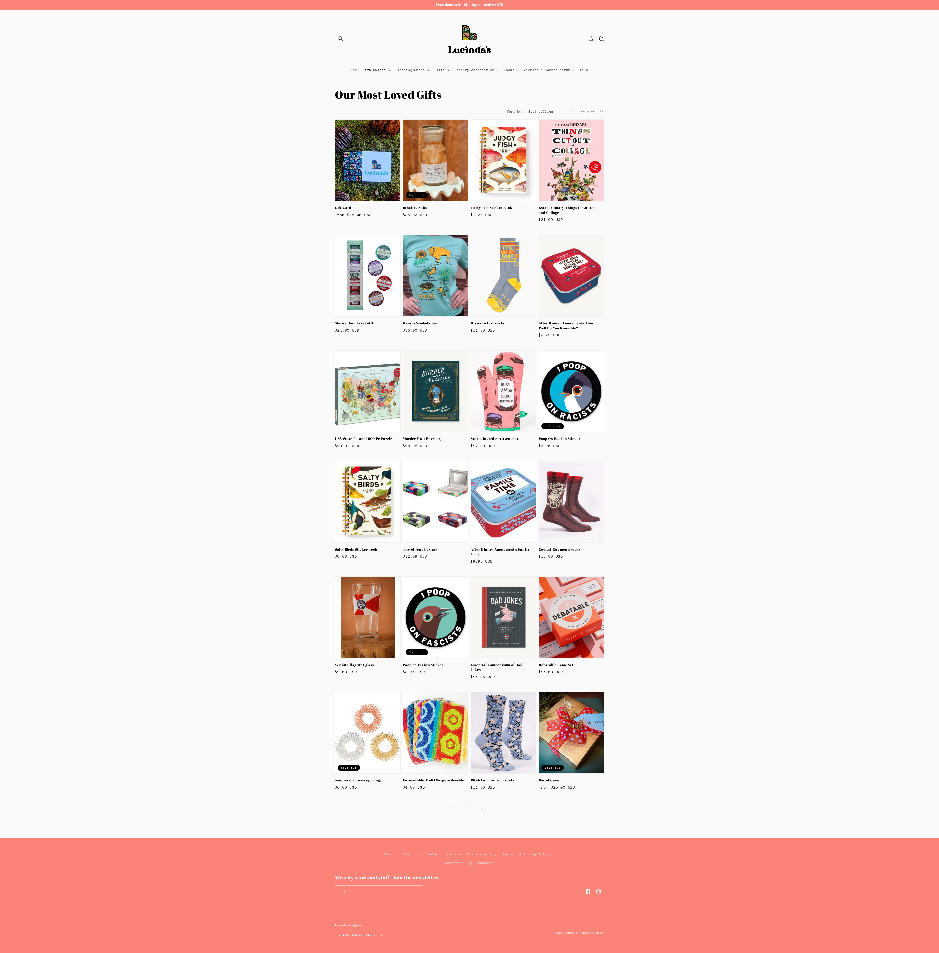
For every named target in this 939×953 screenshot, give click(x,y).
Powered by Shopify (591, 932)
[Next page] (482, 808)
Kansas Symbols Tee (420, 323)
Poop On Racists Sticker (560, 438)
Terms (508, 854)
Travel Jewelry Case (420, 549)
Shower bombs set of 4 (354, 323)
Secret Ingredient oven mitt (495, 438)
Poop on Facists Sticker (423, 664)
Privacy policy (482, 854)
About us (411, 854)
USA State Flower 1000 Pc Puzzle (363, 438)
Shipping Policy (535, 854)
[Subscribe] (417, 891)
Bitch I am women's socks (493, 780)
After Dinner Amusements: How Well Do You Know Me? (566, 325)
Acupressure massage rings (358, 780)
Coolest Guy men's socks (560, 549)
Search (390, 854)
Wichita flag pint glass (354, 664)
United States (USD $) (358, 934)
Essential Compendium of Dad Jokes (497, 667)
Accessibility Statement (469, 863)
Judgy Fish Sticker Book (491, 207)
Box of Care (549, 780)
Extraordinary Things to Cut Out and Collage (567, 210)
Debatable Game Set (556, 664)
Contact (433, 854)
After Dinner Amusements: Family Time (500, 551)
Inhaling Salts (415, 207)
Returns (454, 854)
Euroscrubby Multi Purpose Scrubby (434, 780)
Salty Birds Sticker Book (356, 549)
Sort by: (515, 111)
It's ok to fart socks (488, 323)
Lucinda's (572, 932)
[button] (340, 38)
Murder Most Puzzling (422, 438)
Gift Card (343, 207)
